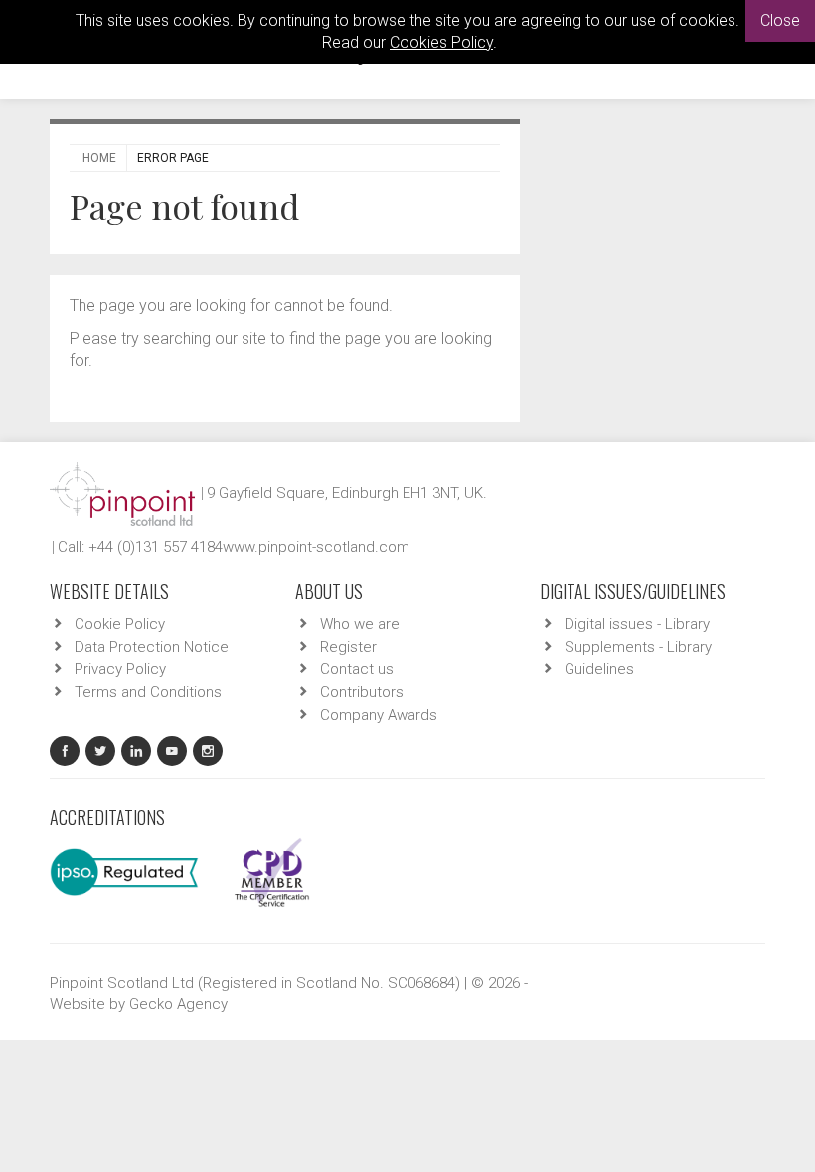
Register (348, 647)
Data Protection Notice (152, 647)
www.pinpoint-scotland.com (316, 547)
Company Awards (378, 715)
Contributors (362, 692)
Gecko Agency (178, 1004)
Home (99, 158)
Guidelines (599, 669)
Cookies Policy (441, 42)
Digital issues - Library (637, 624)
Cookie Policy (120, 624)
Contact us (357, 669)
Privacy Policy (120, 669)
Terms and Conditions (148, 692)
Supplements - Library (638, 647)
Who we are (360, 624)
